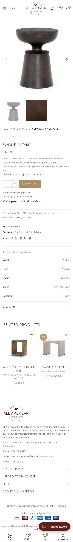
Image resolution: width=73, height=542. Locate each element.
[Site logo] (36, 9)
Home (6, 129)
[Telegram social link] (29, 238)
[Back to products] (9, 137)
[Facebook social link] (12, 238)
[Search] (52, 8)
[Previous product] (5, 137)
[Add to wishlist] (31, 335)
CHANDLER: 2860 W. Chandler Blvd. (21, 457)
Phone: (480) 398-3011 (14, 462)
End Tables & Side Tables (46, 129)
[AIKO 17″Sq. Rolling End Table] (19, 348)
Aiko (19, 375)
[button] (6, 59)
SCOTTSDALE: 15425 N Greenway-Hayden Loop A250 (30, 443)
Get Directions (9, 446)
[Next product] (13, 137)
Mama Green (9, 375)
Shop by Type (20, 129)
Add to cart (29, 183)
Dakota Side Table (54, 367)
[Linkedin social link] (25, 238)
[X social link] (16, 238)
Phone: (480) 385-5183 (14, 451)
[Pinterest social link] (21, 238)
